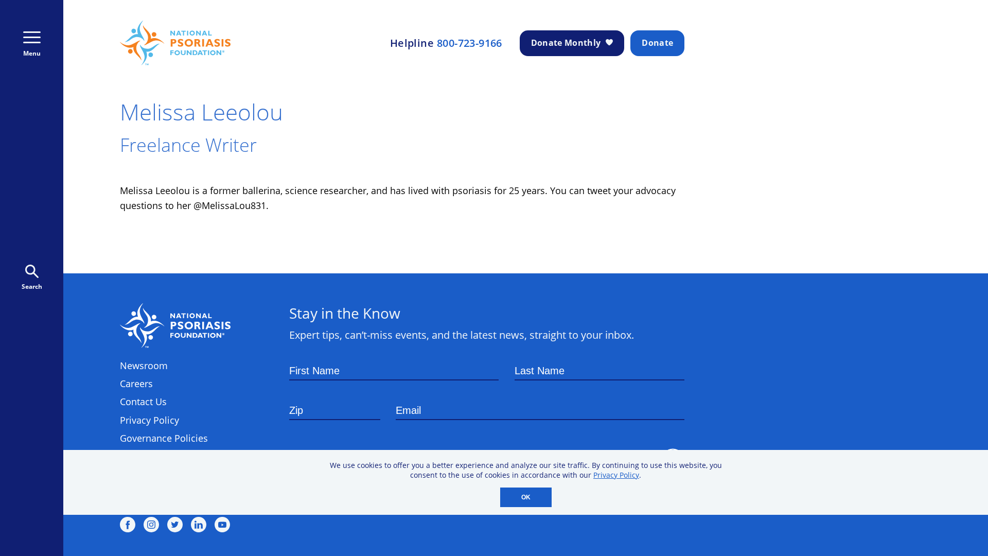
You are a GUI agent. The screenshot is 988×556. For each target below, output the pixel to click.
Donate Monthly (566, 42)
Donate (657, 42)
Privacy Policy (616, 475)
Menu (32, 53)
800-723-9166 (469, 43)
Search (32, 286)
